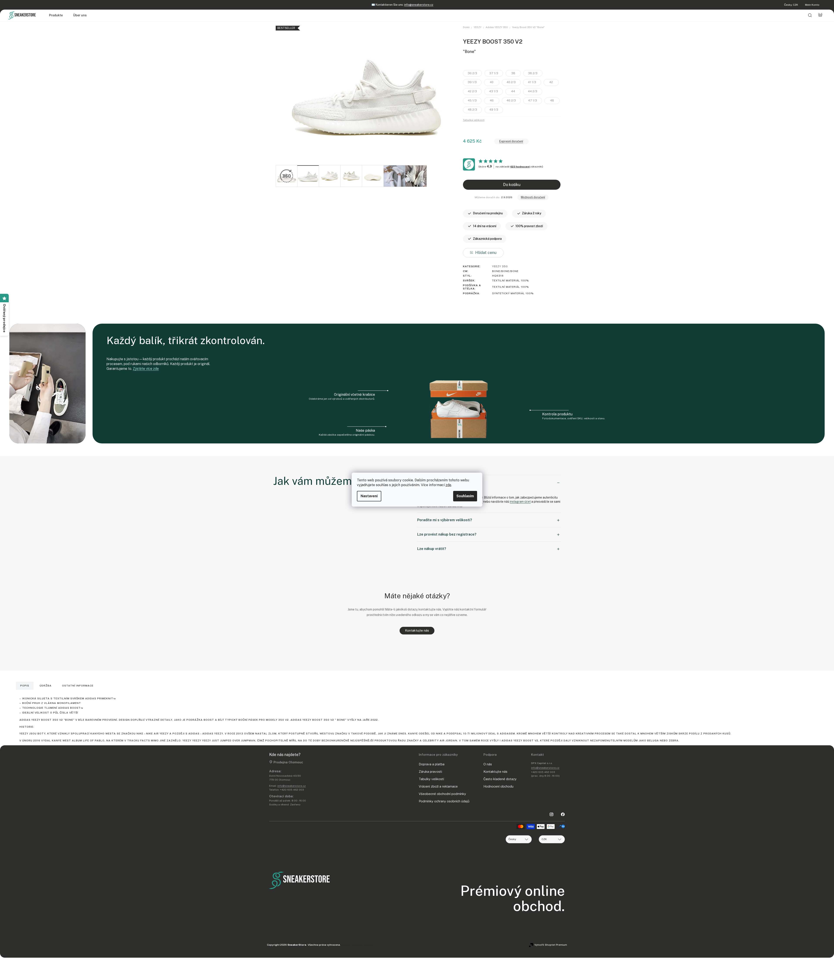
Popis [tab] (24, 685)
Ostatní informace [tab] (77, 685)
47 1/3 (532, 100)
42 (551, 82)
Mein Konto (812, 4)
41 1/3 (532, 82)
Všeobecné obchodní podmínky (442, 794)
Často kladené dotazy (500, 779)
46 (492, 100)
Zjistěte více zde (146, 369)
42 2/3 (472, 91)
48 (552, 100)
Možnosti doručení (533, 197)
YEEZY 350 (500, 266)
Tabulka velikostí (474, 120)
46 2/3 (511, 100)
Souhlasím (465, 496)
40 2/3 (511, 82)
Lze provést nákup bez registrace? (446, 534)
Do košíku (511, 184)
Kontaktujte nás (417, 630)
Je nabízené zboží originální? (441, 482)
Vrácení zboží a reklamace (438, 786)
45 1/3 (472, 100)
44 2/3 (532, 91)
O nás (487, 764)
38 (513, 73)
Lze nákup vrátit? (431, 549)
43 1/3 (493, 91)
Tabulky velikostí (431, 779)
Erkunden (421, 4)
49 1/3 (493, 109)
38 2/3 (532, 73)
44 (513, 91)
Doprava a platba (431, 764)
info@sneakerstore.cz (291, 785)
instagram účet (520, 501)
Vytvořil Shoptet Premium (550, 944)
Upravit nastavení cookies (357, 944)
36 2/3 (472, 73)
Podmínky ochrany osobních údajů (444, 801)
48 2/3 (472, 109)
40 (491, 82)
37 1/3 (493, 73)
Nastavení (369, 496)
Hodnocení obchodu (498, 786)
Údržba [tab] (46, 685)
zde (448, 485)
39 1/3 (472, 82)
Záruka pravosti (430, 771)
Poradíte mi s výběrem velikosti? (444, 520)
